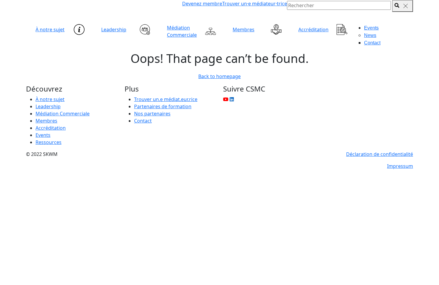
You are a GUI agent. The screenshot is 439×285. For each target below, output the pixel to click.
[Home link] (88, 12)
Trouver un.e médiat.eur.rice (165, 99)
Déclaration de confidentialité (379, 154)
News (370, 35)
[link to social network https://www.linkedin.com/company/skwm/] (232, 99)
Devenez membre (202, 3)
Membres (243, 29)
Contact (372, 42)
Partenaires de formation (162, 106)
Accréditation (313, 29)
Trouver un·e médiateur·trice (254, 3)
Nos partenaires (152, 113)
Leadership (113, 29)
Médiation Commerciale (182, 31)
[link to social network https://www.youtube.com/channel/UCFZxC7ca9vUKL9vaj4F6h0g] (225, 99)
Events (371, 27)
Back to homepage (219, 76)
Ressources (49, 142)
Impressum (400, 166)
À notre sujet (50, 29)
